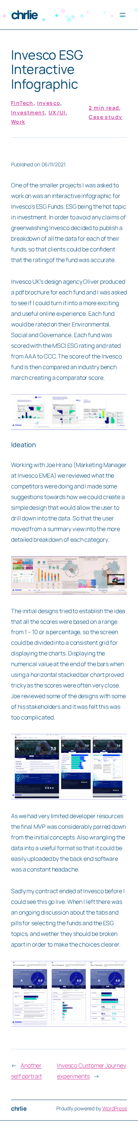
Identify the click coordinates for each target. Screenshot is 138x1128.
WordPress (114, 1108)
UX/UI (57, 112)
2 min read (104, 107)
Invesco (49, 102)
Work (18, 121)
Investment (28, 112)
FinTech (22, 102)
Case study (105, 116)
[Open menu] (122, 14)
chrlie (24, 14)
